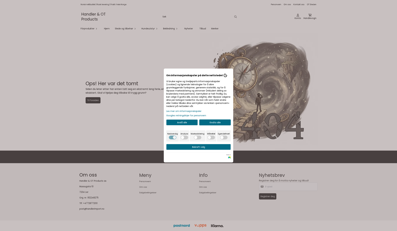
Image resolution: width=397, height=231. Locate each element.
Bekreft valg (198, 147)
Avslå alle (182, 122)
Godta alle (215, 122)
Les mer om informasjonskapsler (183, 111)
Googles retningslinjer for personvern (186, 115)
